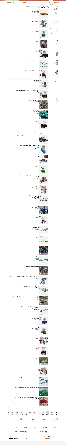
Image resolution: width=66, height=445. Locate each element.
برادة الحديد (33, 419)
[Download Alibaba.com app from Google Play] (11, 438)
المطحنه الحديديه (44, 420)
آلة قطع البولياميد (20, 418)
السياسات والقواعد (45, 432)
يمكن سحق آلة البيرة (43, 418)
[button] (26, 2)
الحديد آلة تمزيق (20, 417)
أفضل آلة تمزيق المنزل (45, 133)
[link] (65, 438)
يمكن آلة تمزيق (44, 419)
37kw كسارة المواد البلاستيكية (54, 417)
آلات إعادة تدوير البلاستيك (32, 6)
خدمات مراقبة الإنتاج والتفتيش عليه (43, 431)
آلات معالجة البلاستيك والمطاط (39, 6)
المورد (34, 12)
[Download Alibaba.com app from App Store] (16, 438)
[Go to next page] (10, 407)
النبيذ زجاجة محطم (32, 417)
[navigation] (53, 207)
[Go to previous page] (21, 407)
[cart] (17, 2)
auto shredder (20, 419)
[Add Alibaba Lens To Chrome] (47, 438)
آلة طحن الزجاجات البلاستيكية (42, 417)
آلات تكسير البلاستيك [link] (27, 6)
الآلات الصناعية (44, 6)
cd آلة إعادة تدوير (56, 419)
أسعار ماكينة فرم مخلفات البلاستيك (30, 420)
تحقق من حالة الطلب (15, 428)
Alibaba (47, 6)
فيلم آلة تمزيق (41, 133)
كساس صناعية (56, 420)
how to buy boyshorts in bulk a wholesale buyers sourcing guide (16, 420)
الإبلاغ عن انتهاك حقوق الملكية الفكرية (23, 431)
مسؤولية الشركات (55, 428)
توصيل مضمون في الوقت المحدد (44, 428)
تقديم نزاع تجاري (25, 428)
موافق (50, 28)
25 (11, 407)
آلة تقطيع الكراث (56, 418)
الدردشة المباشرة (25, 427)
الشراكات (16, 431)
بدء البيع (16, 427)
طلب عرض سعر (35, 427)
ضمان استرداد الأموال (45, 427)
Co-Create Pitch (55, 427)
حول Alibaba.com (55, 424)
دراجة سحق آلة (32, 418)
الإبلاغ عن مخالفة (25, 432)
